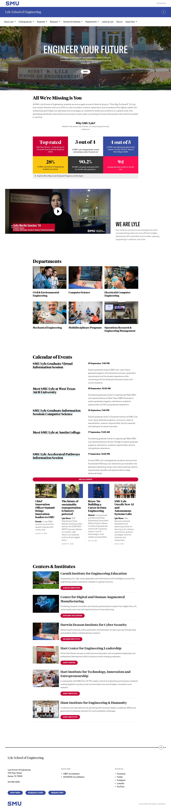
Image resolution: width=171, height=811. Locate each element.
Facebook (121, 773)
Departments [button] (91, 21)
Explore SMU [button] (161, 3)
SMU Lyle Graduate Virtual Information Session (53, 365)
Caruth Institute (71, 588)
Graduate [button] (41, 21)
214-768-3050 (14, 782)
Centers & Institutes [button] (72, 21)
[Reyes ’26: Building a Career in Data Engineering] (98, 491)
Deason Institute (71, 639)
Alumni (119, 21)
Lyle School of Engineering (23, 12)
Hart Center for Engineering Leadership (90, 648)
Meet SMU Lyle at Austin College (56, 432)
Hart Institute (70, 693)
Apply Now (15, 793)
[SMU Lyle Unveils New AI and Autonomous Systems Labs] (125, 491)
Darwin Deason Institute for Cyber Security (93, 625)
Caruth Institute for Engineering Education (93, 573)
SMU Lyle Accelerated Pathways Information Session (56, 456)
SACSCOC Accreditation (74, 777)
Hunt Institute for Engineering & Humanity (93, 703)
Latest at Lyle (107, 21)
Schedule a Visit (35, 793)
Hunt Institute (70, 717)
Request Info (57, 793)
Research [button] (54, 21)
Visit (85, 71)
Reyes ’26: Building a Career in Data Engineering (97, 505)
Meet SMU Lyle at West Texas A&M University (54, 390)
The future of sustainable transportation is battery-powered (71, 507)
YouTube (120, 786)
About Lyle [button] (9, 21)
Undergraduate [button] (25, 21)
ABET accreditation (71, 773)
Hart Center (69, 662)
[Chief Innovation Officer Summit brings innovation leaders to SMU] (46, 491)
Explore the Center (72, 615)
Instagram (121, 780)
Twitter (120, 777)
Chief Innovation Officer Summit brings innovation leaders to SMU (45, 509)
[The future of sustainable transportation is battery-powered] (72, 491)
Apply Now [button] (130, 21)
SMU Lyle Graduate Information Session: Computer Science (56, 412)
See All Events (85, 479)
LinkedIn (120, 783)
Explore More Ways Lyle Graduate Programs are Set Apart (60, 176)
